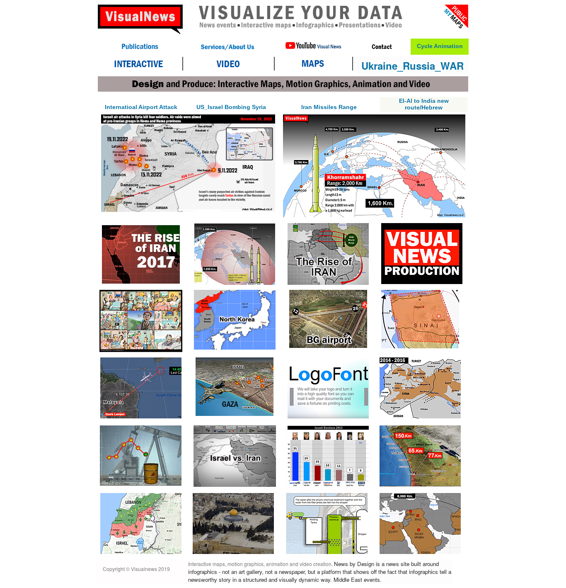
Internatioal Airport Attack (141, 107)
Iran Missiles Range (329, 107)
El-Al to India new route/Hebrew (424, 104)
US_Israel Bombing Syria (231, 107)
